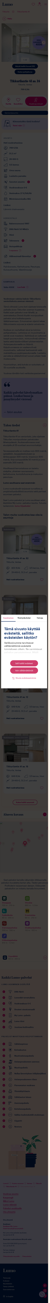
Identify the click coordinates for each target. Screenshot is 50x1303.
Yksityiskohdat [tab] (24, 618)
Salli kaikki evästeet (24, 663)
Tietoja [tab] (40, 618)
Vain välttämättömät (24, 670)
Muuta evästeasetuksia (26, 678)
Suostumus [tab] (8, 618)
